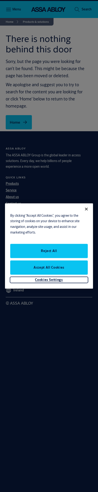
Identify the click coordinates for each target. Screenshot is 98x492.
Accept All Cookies (49, 267)
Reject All (49, 251)
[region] (49, 246)
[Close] (86, 209)
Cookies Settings (49, 280)
